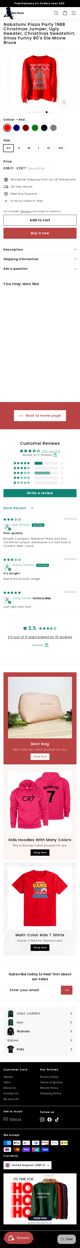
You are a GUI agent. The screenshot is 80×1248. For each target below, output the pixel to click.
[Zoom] (64, 102)
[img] (12, 519)
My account (11, 1099)
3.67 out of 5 (51, 451)
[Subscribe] (66, 990)
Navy (16, 128)
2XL (61, 148)
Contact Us (10, 1093)
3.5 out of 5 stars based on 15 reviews (40, 637)
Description (13, 249)
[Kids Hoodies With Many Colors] (40, 802)
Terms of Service (51, 1082)
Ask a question (15, 269)
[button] (22, 463)
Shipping (25, 211)
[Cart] (65, 13)
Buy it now (40, 233)
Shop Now (40, 756)
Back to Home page (43, 415)
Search (8, 1077)
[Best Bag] (40, 708)
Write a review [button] (40, 493)
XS (8, 148)
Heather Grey (53, 128)
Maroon (26, 128)
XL (48, 148)
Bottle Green (35, 128)
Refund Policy (49, 1088)
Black (44, 128)
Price (7, 161)
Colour (14, 120)
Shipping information (21, 259)
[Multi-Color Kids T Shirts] (40, 898)
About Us (9, 1088)
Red (7, 128)
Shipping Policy (50, 1093)
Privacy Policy (49, 1077)
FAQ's (6, 1082)
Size (6, 140)
